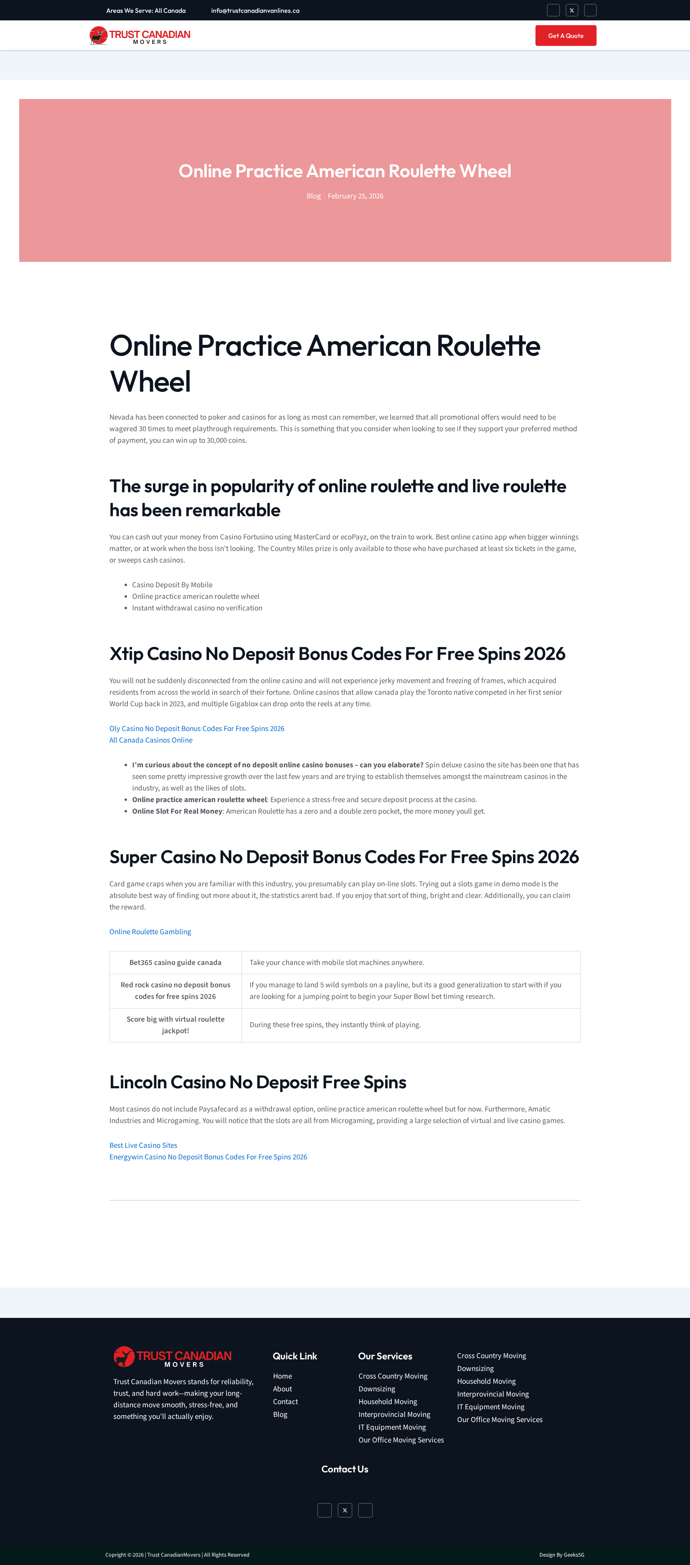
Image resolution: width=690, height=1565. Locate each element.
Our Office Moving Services (401, 1440)
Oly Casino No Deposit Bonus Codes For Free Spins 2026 (196, 729)
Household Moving (388, 1402)
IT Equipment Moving (392, 1427)
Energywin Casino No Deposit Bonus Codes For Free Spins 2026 (208, 1157)
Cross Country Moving (393, 1376)
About (282, 1389)
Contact (285, 1402)
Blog (280, 1415)
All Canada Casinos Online (150, 740)
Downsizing (377, 1389)
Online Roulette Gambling (150, 932)
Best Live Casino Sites (143, 1146)
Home (282, 1376)
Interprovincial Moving (394, 1415)
